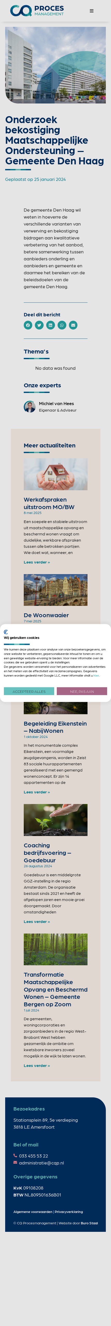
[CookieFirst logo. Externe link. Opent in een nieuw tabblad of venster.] (6, 632)
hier (96, 675)
